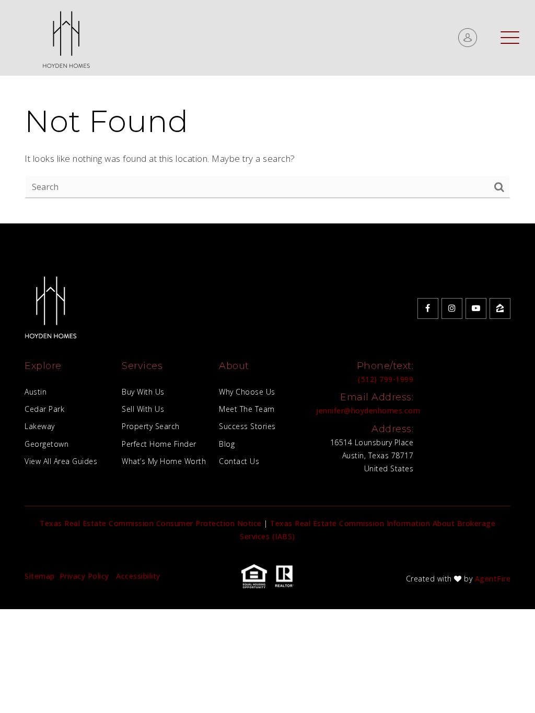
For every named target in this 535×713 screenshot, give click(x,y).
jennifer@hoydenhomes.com (368, 410)
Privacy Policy (84, 576)
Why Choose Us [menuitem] (247, 392)
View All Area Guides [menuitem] (61, 461)
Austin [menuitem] (35, 392)
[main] (267, 111)
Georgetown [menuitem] (46, 444)
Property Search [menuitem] (151, 426)
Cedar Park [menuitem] (44, 409)
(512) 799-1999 (385, 379)
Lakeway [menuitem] (40, 426)
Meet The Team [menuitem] (247, 409)
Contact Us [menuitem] (239, 461)
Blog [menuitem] (227, 444)
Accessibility (138, 576)
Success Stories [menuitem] (247, 426)
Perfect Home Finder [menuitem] (159, 444)
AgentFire (493, 579)
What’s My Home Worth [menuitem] (164, 461)
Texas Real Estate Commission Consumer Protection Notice (151, 523)
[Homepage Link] (66, 37)
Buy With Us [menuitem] (143, 392)
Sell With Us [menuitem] (143, 409)
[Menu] (510, 37)
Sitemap (40, 576)
